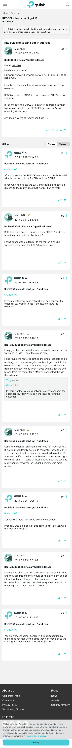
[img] (57, 130)
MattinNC (19, 48)
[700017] (9, 154)
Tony (24, 152)
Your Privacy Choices (13, 709)
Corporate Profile (11, 695)
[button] (4, 4)
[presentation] (8, 51)
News (54, 695)
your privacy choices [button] (35, 736)
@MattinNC (10, 169)
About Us (8, 690)
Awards (55, 700)
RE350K (16, 65)
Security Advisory (60, 704)
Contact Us (8, 700)
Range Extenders (12, 13)
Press (54, 690)
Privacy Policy (9, 704)
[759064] (9, 50)
